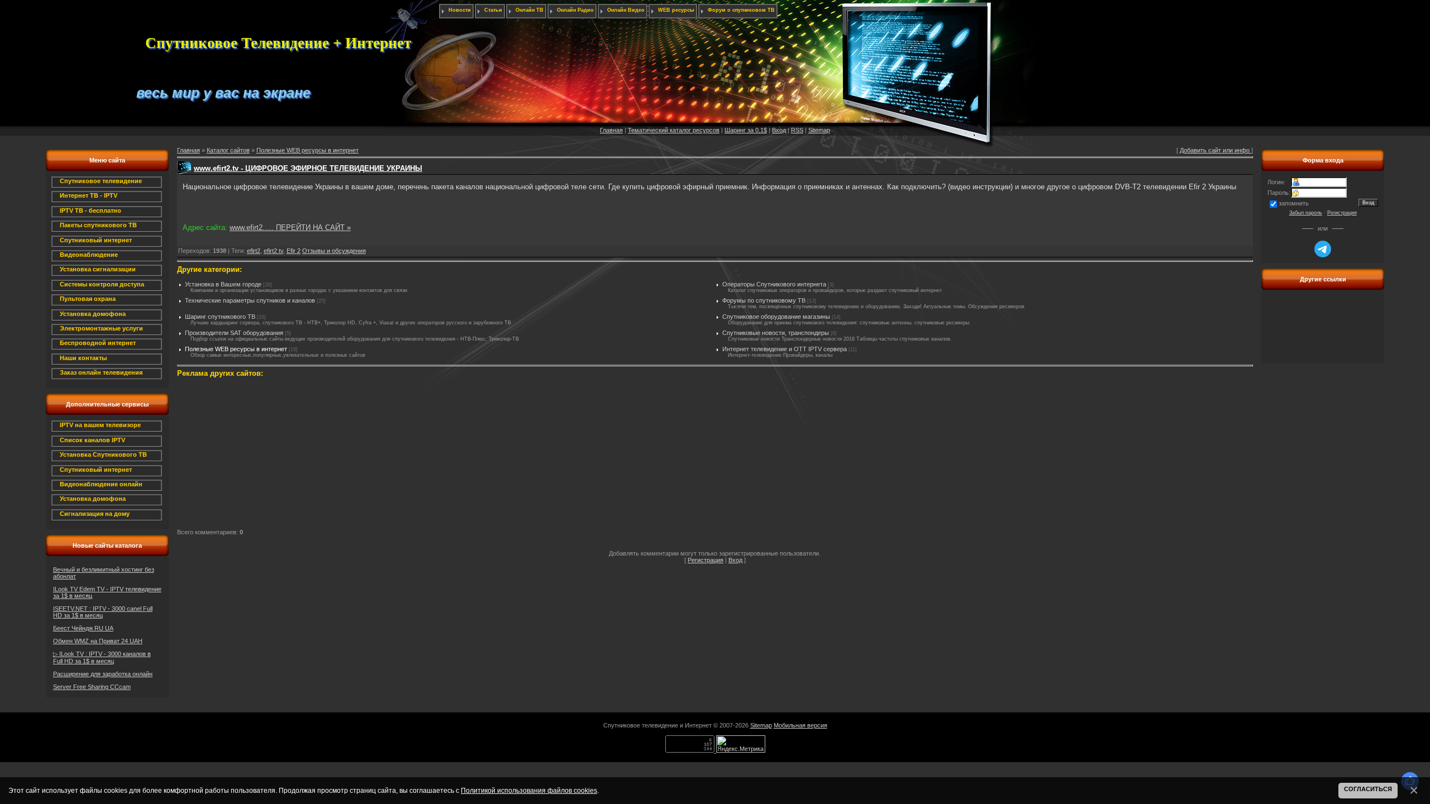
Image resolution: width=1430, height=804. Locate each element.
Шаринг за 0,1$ (745, 130)
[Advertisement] (261, 454)
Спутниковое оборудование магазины (776, 316)
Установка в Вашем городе (223, 284)
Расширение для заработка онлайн (102, 674)
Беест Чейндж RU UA (83, 628)
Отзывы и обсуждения (334, 250)
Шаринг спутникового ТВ (220, 316)
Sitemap (819, 130)
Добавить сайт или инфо (1215, 150)
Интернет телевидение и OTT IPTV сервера (784, 349)
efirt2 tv (273, 250)
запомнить (1294, 203)
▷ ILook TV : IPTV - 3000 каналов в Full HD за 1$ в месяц (102, 657)
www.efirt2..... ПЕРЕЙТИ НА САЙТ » (290, 227)
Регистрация (705, 560)
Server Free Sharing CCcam (92, 686)
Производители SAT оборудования (234, 332)
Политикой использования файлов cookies (529, 790)
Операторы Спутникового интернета (774, 284)
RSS (797, 130)
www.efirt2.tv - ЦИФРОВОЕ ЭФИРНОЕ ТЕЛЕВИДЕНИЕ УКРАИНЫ (308, 168)
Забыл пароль (1305, 213)
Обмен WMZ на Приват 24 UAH (97, 641)
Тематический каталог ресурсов (673, 130)
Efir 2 (294, 250)
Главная (611, 130)
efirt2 (253, 250)
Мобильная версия (800, 725)
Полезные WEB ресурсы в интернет (307, 150)
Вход (779, 130)
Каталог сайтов (228, 150)
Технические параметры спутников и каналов (250, 300)
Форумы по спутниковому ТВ (763, 300)
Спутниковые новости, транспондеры (775, 332)
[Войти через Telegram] (1322, 249)
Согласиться (1368, 789)
